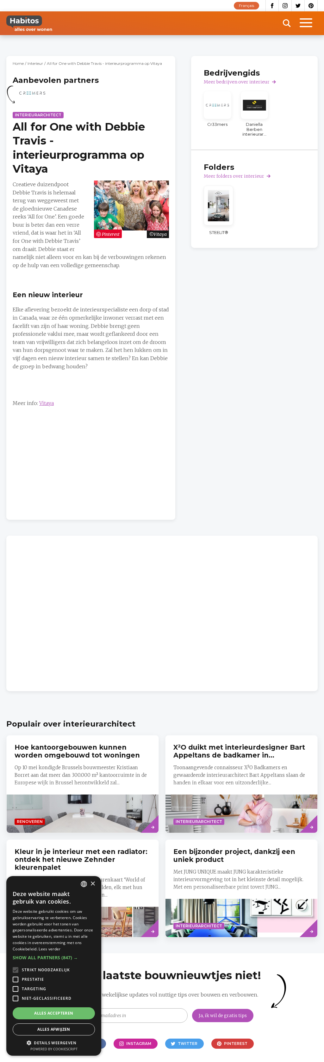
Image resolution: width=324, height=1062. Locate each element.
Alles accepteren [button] (53, 1013)
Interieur (35, 63)
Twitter (298, 5)
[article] (32, 97)
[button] (54, 957)
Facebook (272, 5)
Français (246, 5)
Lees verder (49, 949)
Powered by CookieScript (54, 1049)
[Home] (29, 23)
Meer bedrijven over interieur (237, 82)
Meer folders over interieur (234, 176)
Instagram (285, 5)
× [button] (92, 883)
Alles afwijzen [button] (53, 1029)
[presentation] (241, 784)
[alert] (53, 966)
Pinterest (311, 5)
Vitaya (46, 403)
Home (18, 63)
